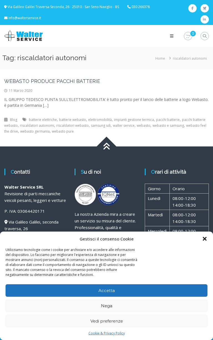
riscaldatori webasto (72, 125)
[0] (188, 36)
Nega (106, 305)
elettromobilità (100, 119)
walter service (124, 125)
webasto (143, 125)
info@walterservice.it (24, 18)
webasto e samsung (168, 125)
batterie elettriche (43, 119)
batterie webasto (72, 119)
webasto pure (63, 131)
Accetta (106, 290)
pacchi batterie (168, 119)
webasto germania (35, 131)
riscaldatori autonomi (37, 125)
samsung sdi (101, 125)
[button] (204, 239)
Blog (13, 119)
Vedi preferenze (106, 321)
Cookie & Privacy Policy (106, 333)
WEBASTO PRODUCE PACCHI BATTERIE (52, 81)
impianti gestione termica (134, 119)
